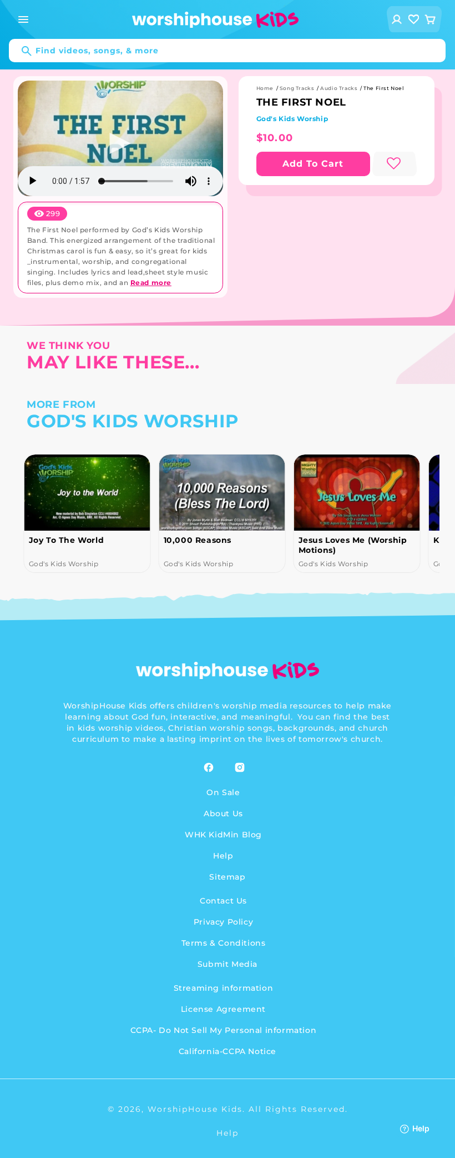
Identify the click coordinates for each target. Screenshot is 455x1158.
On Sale (223, 792)
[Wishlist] (413, 19)
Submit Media (227, 964)
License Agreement (223, 1009)
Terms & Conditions (223, 943)
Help (223, 856)
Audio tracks (338, 88)
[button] (23, 19)
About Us (223, 813)
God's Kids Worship (292, 118)
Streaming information (224, 988)
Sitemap (227, 877)
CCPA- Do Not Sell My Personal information (223, 1030)
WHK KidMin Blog (223, 835)
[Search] (21, 51)
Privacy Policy (223, 922)
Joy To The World (66, 540)
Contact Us (223, 901)
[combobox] (227, 50)
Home (265, 88)
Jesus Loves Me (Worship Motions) (352, 545)
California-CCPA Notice (227, 1051)
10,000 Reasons (197, 540)
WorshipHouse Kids (195, 1109)
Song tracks (297, 88)
